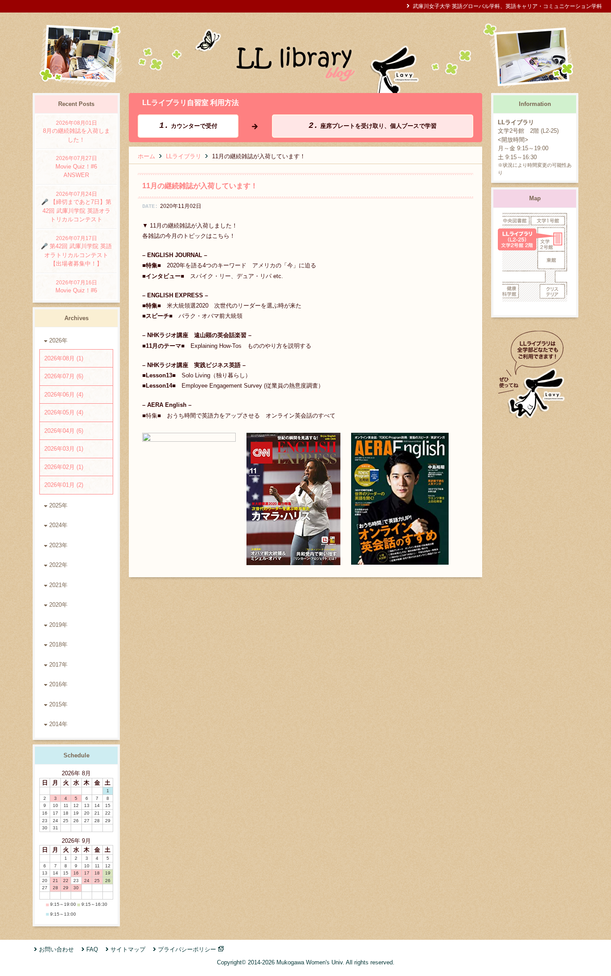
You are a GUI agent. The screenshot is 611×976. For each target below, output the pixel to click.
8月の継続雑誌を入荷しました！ (76, 131)
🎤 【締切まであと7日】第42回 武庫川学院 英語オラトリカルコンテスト (76, 207)
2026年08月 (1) (63, 358)
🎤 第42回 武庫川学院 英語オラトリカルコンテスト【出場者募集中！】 (76, 251)
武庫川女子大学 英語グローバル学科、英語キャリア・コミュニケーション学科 (507, 6)
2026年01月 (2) (63, 485)
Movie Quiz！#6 (76, 286)
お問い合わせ (56, 949)
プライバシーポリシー (187, 949)
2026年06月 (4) (63, 394)
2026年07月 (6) (63, 376)
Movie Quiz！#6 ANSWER (79, 166)
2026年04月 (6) (63, 430)
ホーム (146, 156)
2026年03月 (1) (63, 448)
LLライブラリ (183, 156)
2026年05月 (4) (63, 412)
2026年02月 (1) (63, 467)
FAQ (92, 949)
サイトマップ (127, 949)
